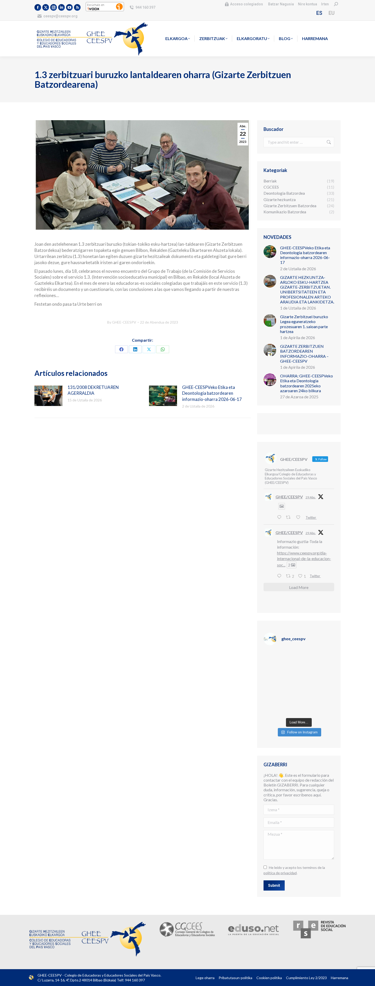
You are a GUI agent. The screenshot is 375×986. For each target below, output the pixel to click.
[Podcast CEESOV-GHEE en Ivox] (105, 10)
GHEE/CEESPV (289, 496)
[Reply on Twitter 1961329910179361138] (280, 517)
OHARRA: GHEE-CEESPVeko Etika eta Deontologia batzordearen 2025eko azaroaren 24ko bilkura (306, 383)
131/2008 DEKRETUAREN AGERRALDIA (93, 390)
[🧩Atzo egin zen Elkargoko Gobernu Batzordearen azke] (281, 682)
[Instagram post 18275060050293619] (317, 661)
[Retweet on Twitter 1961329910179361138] (290, 517)
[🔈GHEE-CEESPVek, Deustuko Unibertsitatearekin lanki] (317, 682)
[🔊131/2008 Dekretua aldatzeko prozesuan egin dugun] (281, 704)
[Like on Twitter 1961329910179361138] (300, 517)
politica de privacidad (280, 873)
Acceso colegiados (246, 4)
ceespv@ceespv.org (60, 16)
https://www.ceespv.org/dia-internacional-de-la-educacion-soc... (304, 558)
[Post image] (48, 396)
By (121, 322)
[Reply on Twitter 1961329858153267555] (280, 576)
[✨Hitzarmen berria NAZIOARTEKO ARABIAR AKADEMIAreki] (317, 704)
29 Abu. (311, 497)
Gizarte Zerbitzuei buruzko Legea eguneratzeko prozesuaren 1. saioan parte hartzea (304, 324)
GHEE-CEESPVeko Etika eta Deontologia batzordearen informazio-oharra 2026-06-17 (212, 393)
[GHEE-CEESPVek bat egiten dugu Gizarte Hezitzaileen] (281, 661)
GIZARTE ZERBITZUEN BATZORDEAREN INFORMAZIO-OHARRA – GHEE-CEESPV (304, 353)
